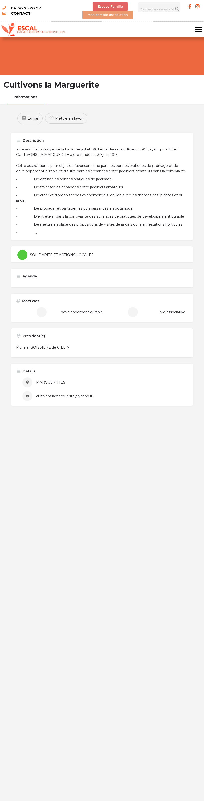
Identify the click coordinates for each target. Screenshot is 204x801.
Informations (25, 97)
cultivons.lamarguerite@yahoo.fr (64, 396)
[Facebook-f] (190, 6)
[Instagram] (197, 6)
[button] (198, 29)
